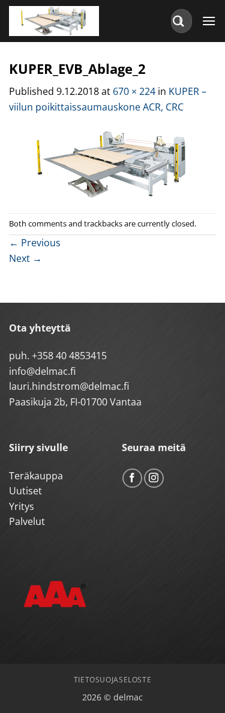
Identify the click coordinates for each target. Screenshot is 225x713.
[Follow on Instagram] (154, 478)
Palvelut (27, 521)
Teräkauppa (36, 475)
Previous (35, 242)
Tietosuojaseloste (112, 680)
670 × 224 (134, 91)
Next (25, 258)
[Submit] (179, 20)
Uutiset (25, 490)
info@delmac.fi (42, 371)
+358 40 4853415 (69, 355)
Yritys (21, 506)
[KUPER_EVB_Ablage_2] (112, 162)
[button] (209, 20)
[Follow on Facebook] (132, 478)
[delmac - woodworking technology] (63, 21)
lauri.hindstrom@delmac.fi (69, 386)
